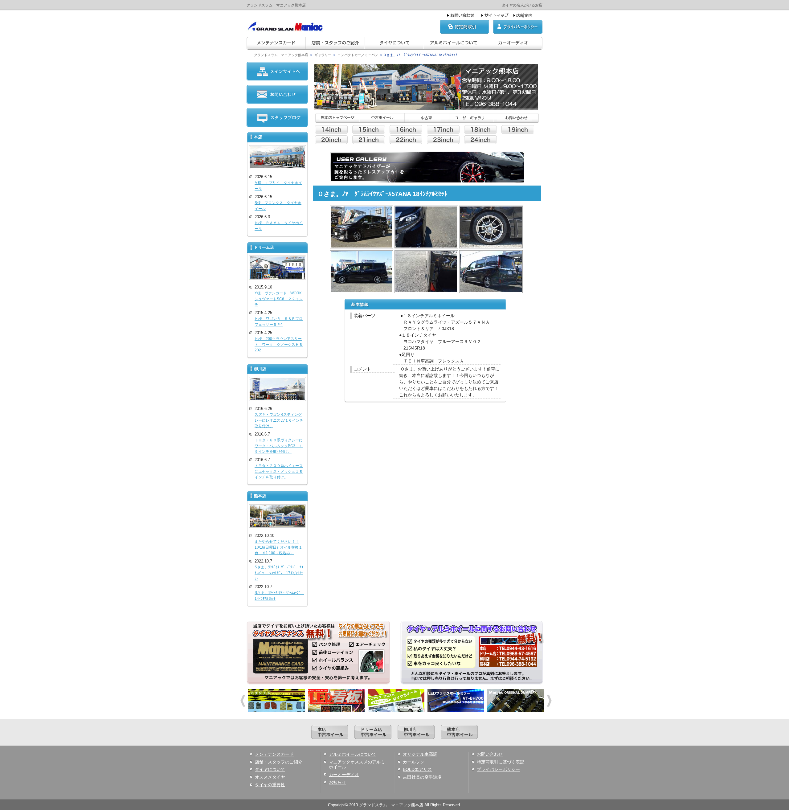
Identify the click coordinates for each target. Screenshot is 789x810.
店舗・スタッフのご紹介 (278, 761)
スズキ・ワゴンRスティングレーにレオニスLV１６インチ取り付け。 (279, 420)
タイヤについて (270, 769)
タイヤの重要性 (270, 784)
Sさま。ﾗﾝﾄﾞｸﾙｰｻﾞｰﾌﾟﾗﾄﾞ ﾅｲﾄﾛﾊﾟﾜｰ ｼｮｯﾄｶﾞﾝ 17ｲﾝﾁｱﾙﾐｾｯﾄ (279, 573)
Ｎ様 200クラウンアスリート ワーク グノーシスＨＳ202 (279, 344)
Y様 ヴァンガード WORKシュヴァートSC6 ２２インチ (279, 299)
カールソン (413, 761)
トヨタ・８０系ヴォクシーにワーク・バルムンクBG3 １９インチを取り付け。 (279, 446)
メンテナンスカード (274, 754)
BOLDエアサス (417, 769)
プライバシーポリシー (498, 769)
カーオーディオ (344, 774)
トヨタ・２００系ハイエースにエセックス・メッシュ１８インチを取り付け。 (279, 471)
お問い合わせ (490, 754)
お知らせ (337, 782)
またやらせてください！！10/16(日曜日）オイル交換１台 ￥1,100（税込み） (278, 547)
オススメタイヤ (270, 777)
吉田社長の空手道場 (422, 777)
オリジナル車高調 (420, 754)
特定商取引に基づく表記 (500, 761)
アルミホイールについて (352, 754)
